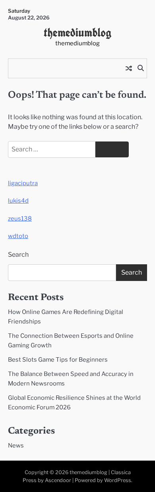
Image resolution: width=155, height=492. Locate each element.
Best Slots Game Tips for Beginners (58, 359)
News (16, 445)
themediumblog (78, 32)
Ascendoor (58, 480)
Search (18, 254)
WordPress (117, 480)
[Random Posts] (129, 68)
